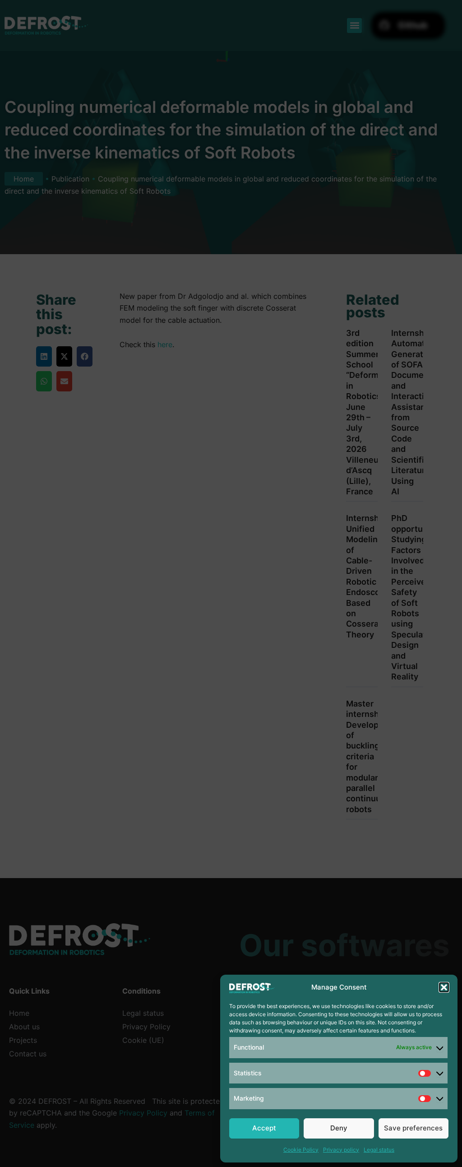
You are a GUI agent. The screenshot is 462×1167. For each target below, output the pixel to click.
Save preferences (413, 1128)
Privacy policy (341, 1149)
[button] (443, 987)
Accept (264, 1128)
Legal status (379, 1149)
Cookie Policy (301, 1149)
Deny (338, 1128)
